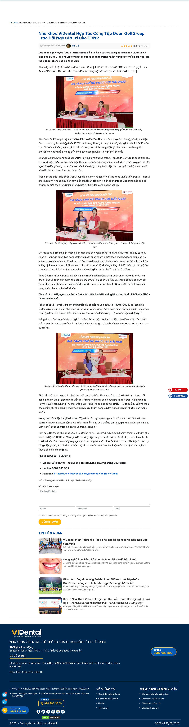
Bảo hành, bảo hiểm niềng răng (155, 694)
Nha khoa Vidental (47, 723)
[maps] (48, 712)
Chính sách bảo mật (150, 708)
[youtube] (43, 712)
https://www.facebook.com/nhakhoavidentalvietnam (86, 473)
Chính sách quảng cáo (151, 703)
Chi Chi (75, 45)
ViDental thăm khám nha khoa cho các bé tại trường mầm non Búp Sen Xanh (105, 541)
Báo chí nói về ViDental (108, 698)
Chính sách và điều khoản (153, 698)
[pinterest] (53, 712)
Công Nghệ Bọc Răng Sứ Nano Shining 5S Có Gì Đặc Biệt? (100, 559)
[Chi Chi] (68, 45)
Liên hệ (101, 703)
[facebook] (38, 712)
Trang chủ (14, 22)
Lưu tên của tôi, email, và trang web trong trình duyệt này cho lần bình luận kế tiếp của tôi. (79, 515)
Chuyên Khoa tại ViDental (109, 694)
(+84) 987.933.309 (32, 672)
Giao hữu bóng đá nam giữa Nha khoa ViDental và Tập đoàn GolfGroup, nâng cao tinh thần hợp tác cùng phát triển (101, 581)
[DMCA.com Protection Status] (51, 718)
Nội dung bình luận (49, 486)
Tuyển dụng (103, 708)
